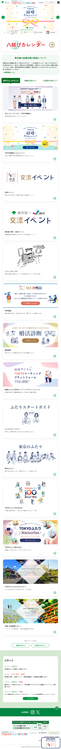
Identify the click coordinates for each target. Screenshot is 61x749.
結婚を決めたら (21, 645)
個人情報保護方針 (43, 732)
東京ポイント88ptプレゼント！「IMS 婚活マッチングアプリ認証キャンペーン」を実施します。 (30, 686)
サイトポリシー (33, 732)
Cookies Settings (54, 733)
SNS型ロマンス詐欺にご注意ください (16, 669)
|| (4, 32)
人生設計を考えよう (40, 645)
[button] (3, 17)
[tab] (10, 80)
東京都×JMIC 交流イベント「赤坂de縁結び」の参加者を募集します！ (26, 677)
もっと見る (30, 698)
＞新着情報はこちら (9, 72)
